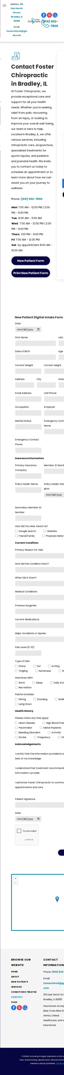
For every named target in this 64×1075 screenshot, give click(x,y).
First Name (21, 337)
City (39, 379)
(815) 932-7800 (31, 199)
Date (18, 323)
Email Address (23, 393)
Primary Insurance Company (25, 468)
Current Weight (24, 365)
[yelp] (49, 15)
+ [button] (16, 878)
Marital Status (23, 421)
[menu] (4, 6)
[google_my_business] (55, 15)
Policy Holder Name (26, 484)
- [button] (16, 882)
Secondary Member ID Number (28, 510)
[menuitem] (25, 972)
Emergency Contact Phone (27, 442)
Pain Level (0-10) (24, 647)
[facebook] (43, 15)
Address (20, 379)
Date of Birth (22, 351)
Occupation (22, 407)
